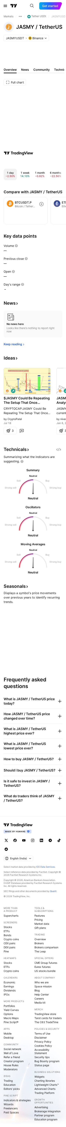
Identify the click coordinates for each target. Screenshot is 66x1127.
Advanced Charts (44, 1088)
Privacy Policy (42, 1041)
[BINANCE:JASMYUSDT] (7, 391)
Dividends (10, 990)
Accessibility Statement (41, 1051)
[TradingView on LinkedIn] (41, 840)
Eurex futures (42, 966)
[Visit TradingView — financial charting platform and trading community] (18, 153)
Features (39, 915)
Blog (37, 990)
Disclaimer (40, 1037)
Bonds (7, 935)
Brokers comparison (46, 947)
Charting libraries (44, 1080)
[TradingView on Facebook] (15, 840)
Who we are (41, 982)
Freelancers (11, 1108)
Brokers (39, 943)
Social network (12, 1049)
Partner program (44, 1115)
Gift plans (40, 927)
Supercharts (11, 915)
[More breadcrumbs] (20, 16)
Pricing (38, 919)
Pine (6, 951)
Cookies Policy (43, 1045)
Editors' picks (12, 1088)
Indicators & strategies (17, 1100)
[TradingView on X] (6, 840)
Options (8, 1014)
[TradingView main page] (13, 5)
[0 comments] (21, 430)
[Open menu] (5, 6)
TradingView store (45, 1014)
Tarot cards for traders (48, 1018)
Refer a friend (12, 1057)
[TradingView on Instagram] (32, 840)
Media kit (39, 1002)
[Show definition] (16, 245)
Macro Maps (11, 1018)
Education (10, 1084)
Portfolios (9, 1005)
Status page (41, 1065)
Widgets (39, 1076)
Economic (9, 982)
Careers (39, 998)
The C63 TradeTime (46, 1022)
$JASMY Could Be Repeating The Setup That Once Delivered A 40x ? (27, 400)
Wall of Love (11, 1053)
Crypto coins (11, 939)
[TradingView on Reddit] (6, 849)
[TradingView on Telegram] (50, 840)
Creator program (14, 1061)
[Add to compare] (41, 204)
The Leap (40, 951)
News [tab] (25, 69)
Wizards (8, 1104)
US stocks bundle (45, 970)
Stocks (8, 927)
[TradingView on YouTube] (23, 840)
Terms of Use (42, 1033)
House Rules (11, 1065)
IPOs (6, 994)
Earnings (9, 986)
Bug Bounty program (46, 1061)
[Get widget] (58, 449)
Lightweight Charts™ (46, 1084)
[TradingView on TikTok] (59, 840)
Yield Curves (11, 1010)
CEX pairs (9, 943)
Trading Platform (44, 1092)
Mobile (8, 1033)
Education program (45, 1119)
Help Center (41, 994)
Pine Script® (11, 1022)
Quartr (53, 891)
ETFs (7, 931)
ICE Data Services (45, 866)
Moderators (10, 1069)
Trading (8, 1080)
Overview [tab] (10, 69)
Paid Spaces (11, 1112)
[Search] (32, 6)
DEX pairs (9, 947)
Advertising (41, 1107)
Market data (41, 923)
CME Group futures (45, 962)
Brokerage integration (47, 1111)
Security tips (42, 1057)
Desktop (9, 1037)
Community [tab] (41, 69)
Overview (40, 939)
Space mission (43, 986)
